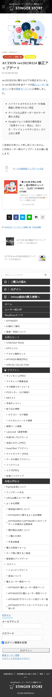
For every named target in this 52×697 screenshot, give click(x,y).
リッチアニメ (12, 464)
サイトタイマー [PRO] (17, 453)
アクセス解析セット (16, 353)
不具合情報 (36, 227)
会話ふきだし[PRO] (15, 442)
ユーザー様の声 (13, 309)
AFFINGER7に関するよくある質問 (24, 515)
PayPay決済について (16, 486)
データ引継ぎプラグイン (18, 459)
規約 (41, 674)
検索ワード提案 (13, 426)
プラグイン (13, 370)
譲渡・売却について (16, 331)
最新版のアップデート (17, 558)
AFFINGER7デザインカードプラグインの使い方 (28, 606)
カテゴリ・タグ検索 (18, 414)
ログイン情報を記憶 (15, 642)
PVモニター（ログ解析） (18, 392)
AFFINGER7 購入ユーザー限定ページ (26, 587)
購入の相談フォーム (16, 547)
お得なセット (12, 337)
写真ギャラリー (13, 403)
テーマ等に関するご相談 (18, 553)
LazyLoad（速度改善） (17, 431)
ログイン (11, 564)
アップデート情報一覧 (22, 227)
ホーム (8, 304)
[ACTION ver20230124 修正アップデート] (22, 217)
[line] (29, 217)
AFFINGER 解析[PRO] (16, 359)
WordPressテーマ (14, 315)
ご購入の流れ (14, 535)
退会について (14, 575)
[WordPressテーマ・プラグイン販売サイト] (26, 8)
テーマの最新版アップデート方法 (28, 168)
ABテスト (11, 397)
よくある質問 (12, 503)
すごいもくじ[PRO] (15, 375)
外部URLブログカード (17, 437)
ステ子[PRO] (12, 470)
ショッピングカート (18, 569)
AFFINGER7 (12, 320)
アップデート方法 (15, 492)
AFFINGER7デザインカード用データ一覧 (28, 599)
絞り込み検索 (12, 408)
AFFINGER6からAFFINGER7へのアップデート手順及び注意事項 (27, 522)
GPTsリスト (12, 348)
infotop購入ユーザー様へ (18, 497)
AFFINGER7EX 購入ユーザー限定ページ (27, 593)
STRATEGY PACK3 (15, 342)
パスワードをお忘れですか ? (16, 658)
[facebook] (16, 217)
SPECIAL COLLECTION (17, 364)
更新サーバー (23, 88)
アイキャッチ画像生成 (17, 381)
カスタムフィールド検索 (20, 420)
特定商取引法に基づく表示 (26, 674)
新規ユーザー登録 (10, 655)
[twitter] (9, 217)
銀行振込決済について (19, 530)
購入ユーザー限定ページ (18, 581)
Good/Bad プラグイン (17, 448)
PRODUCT (8, 227)
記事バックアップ (15, 475)
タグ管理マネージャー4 (17, 386)
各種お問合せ (12, 481)
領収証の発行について (19, 509)
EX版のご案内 (13, 326)
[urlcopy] (42, 217)
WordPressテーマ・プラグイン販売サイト (26, 682)
